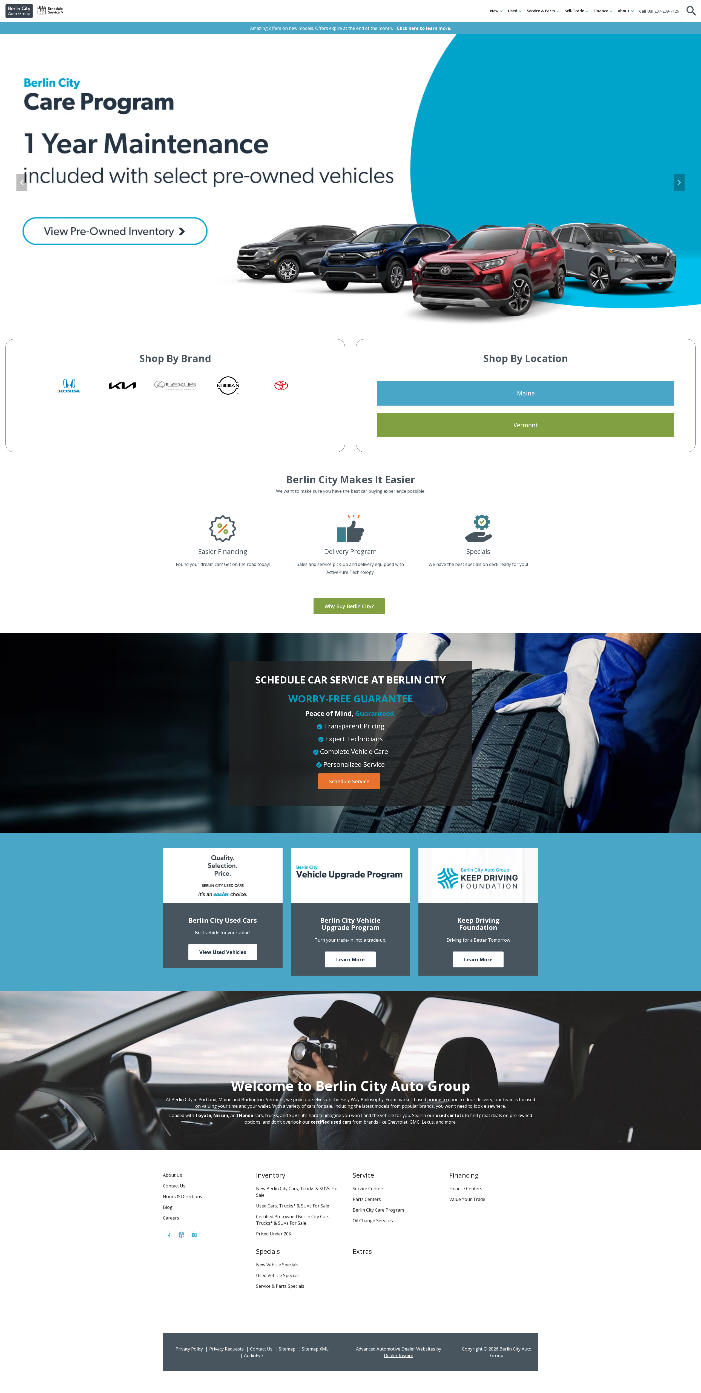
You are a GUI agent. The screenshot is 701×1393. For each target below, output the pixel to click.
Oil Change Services (373, 1221)
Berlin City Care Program (378, 1210)
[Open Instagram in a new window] (194, 1234)
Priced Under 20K (273, 1234)
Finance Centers (465, 1189)
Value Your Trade (467, 1199)
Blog (168, 1207)
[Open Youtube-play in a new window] (181, 1234)
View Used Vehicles (222, 952)
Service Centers (368, 1189)
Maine (526, 393)
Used (512, 10)
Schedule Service (349, 781)
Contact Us (174, 1186)
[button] (691, 11)
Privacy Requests (226, 1349)
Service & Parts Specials (280, 1286)
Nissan (220, 1115)
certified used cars (331, 1122)
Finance (601, 10)
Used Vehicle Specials (278, 1275)
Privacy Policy (189, 1349)
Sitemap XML (315, 1349)
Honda (246, 1115)
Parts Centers (367, 1199)
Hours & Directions (182, 1196)
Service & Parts (541, 10)
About (624, 10)
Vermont (525, 425)
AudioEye (253, 1355)
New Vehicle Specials (277, 1265)
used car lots (450, 1115)
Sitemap (287, 1349)
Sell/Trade (574, 10)
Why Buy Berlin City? (349, 606)
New (494, 10)
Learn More (350, 959)
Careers (171, 1218)
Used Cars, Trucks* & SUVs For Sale (292, 1206)
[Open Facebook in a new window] (168, 1234)
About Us (172, 1175)
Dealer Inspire (398, 1355)
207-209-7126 (666, 11)
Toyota (203, 1115)
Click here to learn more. (424, 28)
